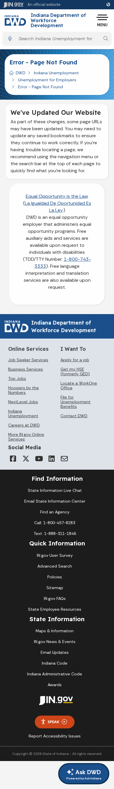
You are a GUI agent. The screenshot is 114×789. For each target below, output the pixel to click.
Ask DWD (83, 774)
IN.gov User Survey (55, 555)
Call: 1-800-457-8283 (54, 522)
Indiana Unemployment (56, 72)
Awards (55, 684)
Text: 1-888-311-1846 (55, 533)
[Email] (64, 458)
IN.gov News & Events (54, 641)
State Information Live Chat (55, 490)
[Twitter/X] (25, 458)
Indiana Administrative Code (54, 674)
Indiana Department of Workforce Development (58, 20)
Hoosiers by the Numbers (23, 390)
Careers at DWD (24, 425)
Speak (53, 721)
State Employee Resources (54, 609)
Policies (54, 577)
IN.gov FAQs (55, 598)
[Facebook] (13, 458)
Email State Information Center (54, 501)
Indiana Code (55, 663)
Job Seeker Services (28, 359)
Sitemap (54, 587)
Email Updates (55, 652)
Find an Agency (55, 512)
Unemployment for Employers (47, 79)
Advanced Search (54, 566)
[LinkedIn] (51, 458)
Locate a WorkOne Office (79, 385)
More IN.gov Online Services (26, 437)
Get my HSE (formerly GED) (75, 371)
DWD (20, 72)
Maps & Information (55, 630)
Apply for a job (75, 359)
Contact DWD (74, 415)
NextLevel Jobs (23, 401)
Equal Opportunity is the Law (57, 196)
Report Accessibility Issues (55, 736)
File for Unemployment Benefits (76, 401)
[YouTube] (38, 458)
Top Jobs (17, 378)
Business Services (25, 369)
